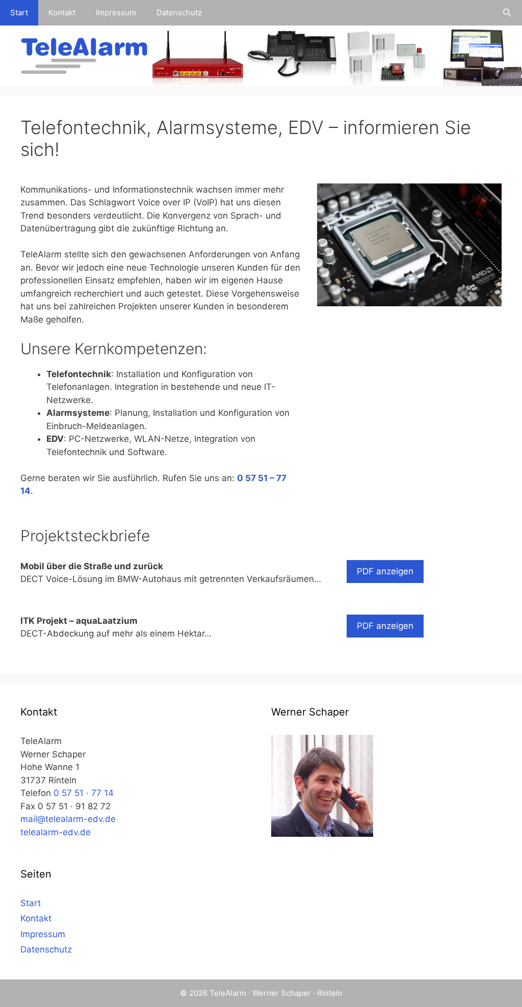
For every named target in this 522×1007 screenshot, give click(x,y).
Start (19, 12)
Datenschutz (179, 12)
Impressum (116, 12)
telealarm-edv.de (55, 832)
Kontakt (61, 12)
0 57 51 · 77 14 (84, 793)
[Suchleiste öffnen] (507, 12)
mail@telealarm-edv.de (68, 819)
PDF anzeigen (385, 571)
